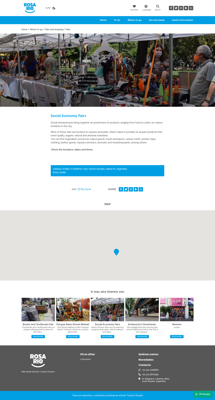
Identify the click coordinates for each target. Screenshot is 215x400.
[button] (116, 252)
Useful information (182, 20)
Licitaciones (85, 359)
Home (103, 20)
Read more (38, 337)
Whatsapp (204, 394)
